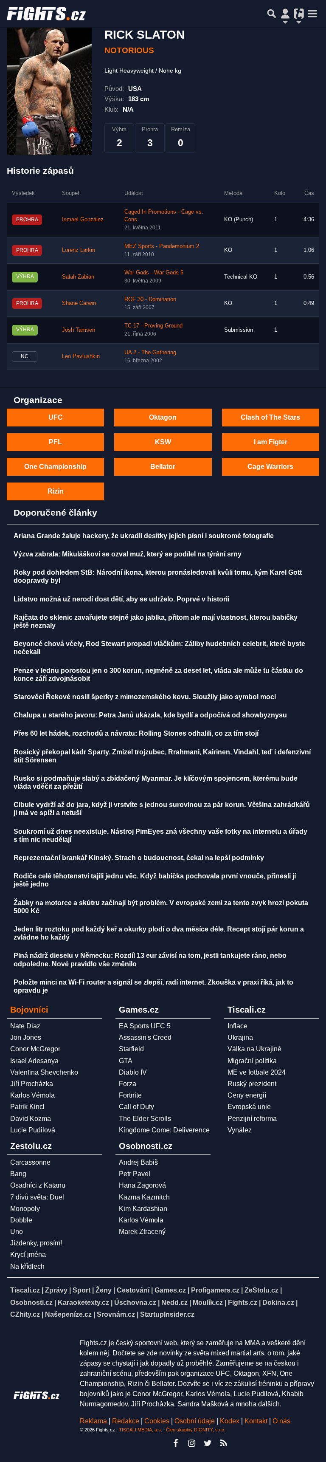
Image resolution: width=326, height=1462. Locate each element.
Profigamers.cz (215, 1290)
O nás (281, 1421)
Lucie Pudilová (32, 1130)
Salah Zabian (78, 277)
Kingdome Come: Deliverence (164, 1130)
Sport (81, 1290)
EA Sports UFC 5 (145, 1026)
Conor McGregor (35, 1049)
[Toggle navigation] (312, 13)
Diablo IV (133, 1072)
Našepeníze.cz (68, 1314)
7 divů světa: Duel (37, 1197)
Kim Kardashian (143, 1208)
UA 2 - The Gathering (150, 353)
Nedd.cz (174, 1302)
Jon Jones (25, 1037)
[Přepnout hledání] (271, 13)
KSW (163, 442)
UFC (55, 417)
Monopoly (25, 1208)
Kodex (230, 1421)
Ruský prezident (252, 1083)
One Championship (55, 466)
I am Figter (270, 442)
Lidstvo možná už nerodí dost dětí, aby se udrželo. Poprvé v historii (121, 599)
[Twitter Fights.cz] (207, 1443)
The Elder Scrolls (145, 1118)
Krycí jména (28, 1254)
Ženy (104, 1290)
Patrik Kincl (27, 1106)
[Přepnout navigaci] (285, 13)
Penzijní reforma (252, 1118)
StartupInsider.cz (167, 1314)
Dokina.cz (278, 1302)
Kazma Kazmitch (144, 1197)
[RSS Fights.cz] (223, 1443)
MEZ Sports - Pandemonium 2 (161, 246)
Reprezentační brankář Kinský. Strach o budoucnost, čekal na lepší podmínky (139, 857)
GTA (125, 1060)
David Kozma (30, 1118)
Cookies (156, 1421)
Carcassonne (30, 1162)
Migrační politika (252, 1060)
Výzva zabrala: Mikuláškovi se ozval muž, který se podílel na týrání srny (128, 554)
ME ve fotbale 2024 (257, 1072)
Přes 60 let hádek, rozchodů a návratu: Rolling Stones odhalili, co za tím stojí (136, 733)
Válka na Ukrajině (254, 1049)
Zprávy (56, 1290)
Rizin (56, 491)
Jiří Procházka (31, 1083)
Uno (16, 1231)
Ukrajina (240, 1037)
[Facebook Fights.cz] (175, 1443)
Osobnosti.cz (31, 1302)
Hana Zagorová (142, 1185)
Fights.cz (242, 1302)
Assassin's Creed (145, 1037)
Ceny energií (247, 1095)
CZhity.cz (25, 1314)
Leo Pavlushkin (81, 356)
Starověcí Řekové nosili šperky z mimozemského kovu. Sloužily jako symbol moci (145, 696)
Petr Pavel (134, 1173)
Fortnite (130, 1095)
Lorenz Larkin (78, 250)
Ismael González (83, 220)
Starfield (131, 1049)
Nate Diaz (25, 1026)
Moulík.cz (208, 1302)
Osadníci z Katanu (37, 1185)
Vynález (240, 1130)
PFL (55, 442)
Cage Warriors (270, 466)
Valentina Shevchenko (44, 1072)
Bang (18, 1173)
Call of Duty (136, 1106)
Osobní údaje (194, 1421)
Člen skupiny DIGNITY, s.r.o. (195, 1429)
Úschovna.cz (135, 1302)
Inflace (237, 1026)
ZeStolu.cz (261, 1290)
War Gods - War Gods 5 (153, 273)
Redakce (125, 1421)
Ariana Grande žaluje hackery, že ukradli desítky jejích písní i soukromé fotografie (144, 535)
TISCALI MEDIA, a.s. (140, 1429)
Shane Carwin (79, 303)
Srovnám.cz (116, 1314)
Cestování (133, 1290)
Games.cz (170, 1290)
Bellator (162, 466)
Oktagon (163, 417)
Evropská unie (249, 1106)
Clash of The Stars (270, 417)
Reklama (93, 1421)
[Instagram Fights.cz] (191, 1443)
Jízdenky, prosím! (36, 1243)
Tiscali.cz (25, 1290)
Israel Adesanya (34, 1060)
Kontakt (256, 1421)
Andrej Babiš (138, 1162)
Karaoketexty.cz (83, 1302)
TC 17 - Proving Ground (153, 326)
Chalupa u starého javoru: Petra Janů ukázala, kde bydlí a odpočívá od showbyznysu (150, 715)
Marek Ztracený (142, 1231)
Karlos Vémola (32, 1095)
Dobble (21, 1220)
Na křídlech (27, 1266)
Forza (127, 1083)
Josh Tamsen (78, 330)
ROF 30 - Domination (150, 299)
